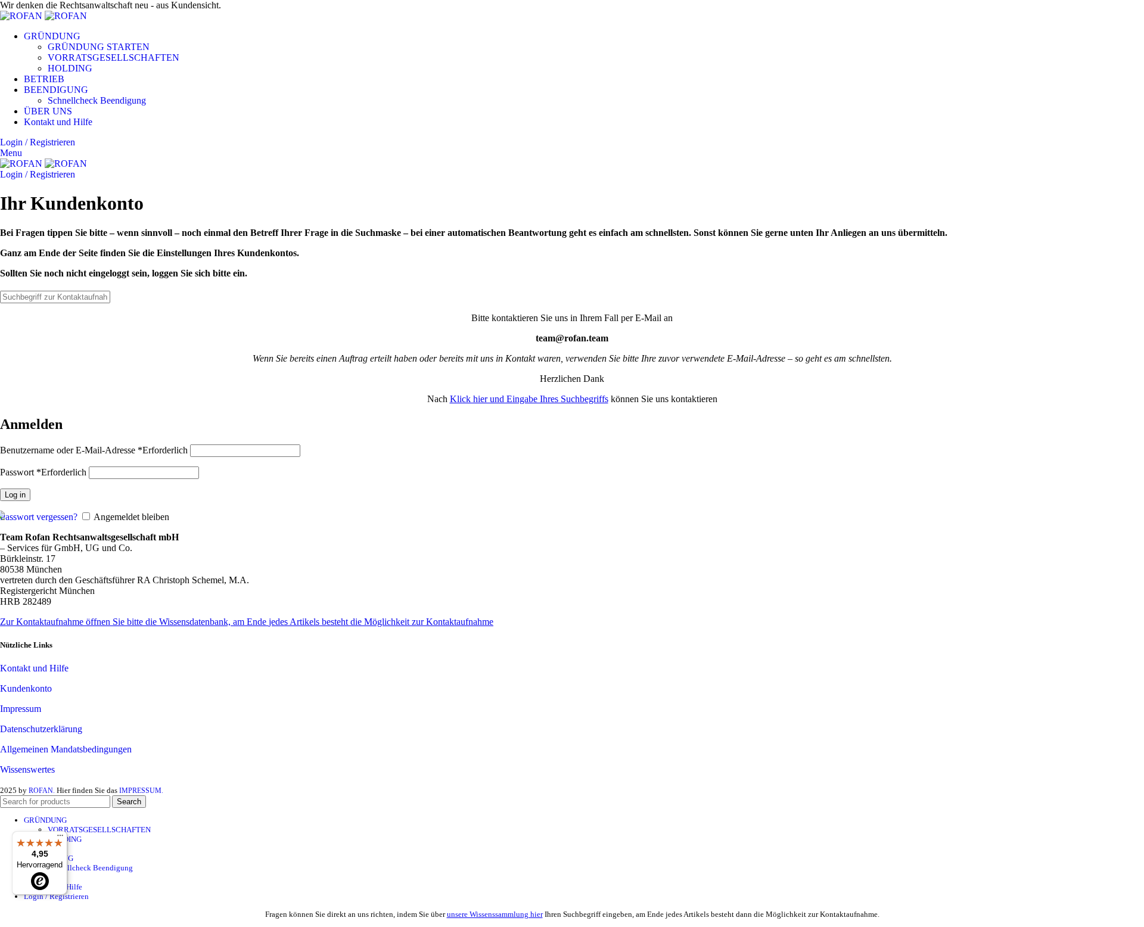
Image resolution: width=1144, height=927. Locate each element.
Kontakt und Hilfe (34, 668)
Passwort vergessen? (38, 517)
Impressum (20, 709)
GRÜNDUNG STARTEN (99, 47)
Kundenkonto (26, 688)
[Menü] (60, 838)
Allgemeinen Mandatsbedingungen (66, 749)
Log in (15, 494)
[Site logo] (22, 16)
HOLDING (70, 68)
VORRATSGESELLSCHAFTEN (113, 57)
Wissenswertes (27, 769)
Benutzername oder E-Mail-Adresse (94, 450)
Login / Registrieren (56, 896)
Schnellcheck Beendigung (97, 100)
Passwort (43, 472)
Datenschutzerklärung (41, 729)
